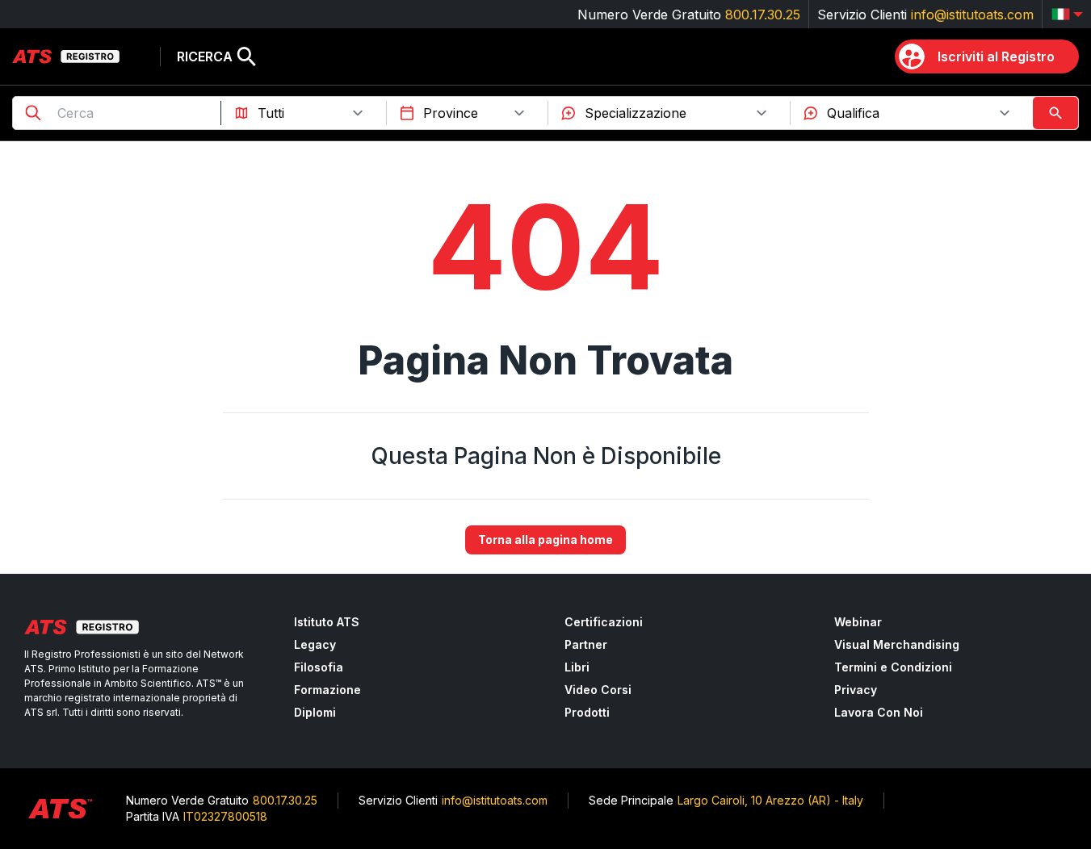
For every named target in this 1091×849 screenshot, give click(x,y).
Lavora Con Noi (878, 712)
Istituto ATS (326, 622)
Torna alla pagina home (545, 539)
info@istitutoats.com (972, 14)
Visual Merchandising (896, 644)
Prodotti (587, 712)
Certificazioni (603, 622)
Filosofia (318, 667)
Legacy (315, 644)
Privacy (855, 689)
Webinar (858, 622)
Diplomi (315, 712)
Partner (585, 644)
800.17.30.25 (762, 14)
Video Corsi (598, 689)
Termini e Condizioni (893, 667)
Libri (577, 667)
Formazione (327, 689)
